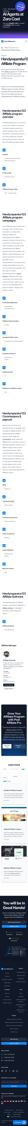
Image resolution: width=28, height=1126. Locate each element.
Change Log (21, 978)
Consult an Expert (14, 1043)
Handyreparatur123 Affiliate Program (10, 50)
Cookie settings (17, 1114)
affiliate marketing (8, 666)
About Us (7, 993)
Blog (21, 993)
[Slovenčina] (2, 1103)
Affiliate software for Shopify (14, 1019)
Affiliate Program (7, 1002)
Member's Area (21, 975)
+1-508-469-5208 (8, 1060)
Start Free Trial (7, 746)
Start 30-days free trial (14, 922)
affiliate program (9, 71)
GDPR (8, 1114)
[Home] (2, 47)
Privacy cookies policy (18, 1112)
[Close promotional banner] (26, 2)
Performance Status (21, 981)
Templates (20, 996)
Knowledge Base (21, 972)
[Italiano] (16, 1101)
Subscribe (14, 1086)
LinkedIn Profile (8, 688)
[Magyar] (13, 1101)
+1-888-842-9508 (8, 1057)
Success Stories (7, 999)
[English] (5, 1101)
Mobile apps (7, 982)
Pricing (7, 973)
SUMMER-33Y (9, 25)
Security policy (19, 1110)
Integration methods (7, 979)
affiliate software (7, 608)
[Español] (8, 1101)
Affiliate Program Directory (11, 47)
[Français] (11, 1101)
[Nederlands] (19, 1101)
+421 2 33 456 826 (8, 1054)
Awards (7, 996)
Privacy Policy (7, 1112)
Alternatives (7, 985)
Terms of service (9, 1110)
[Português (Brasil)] (25, 1101)
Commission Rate (8, 501)
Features (7, 976)
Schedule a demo (18, 746)
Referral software (14, 1028)
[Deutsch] (2, 1101)
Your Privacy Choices (15, 1116)
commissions (6, 439)
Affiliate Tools (14, 1032)
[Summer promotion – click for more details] (14, 19)
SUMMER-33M (13, 23)
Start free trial (14, 1039)
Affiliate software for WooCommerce (14, 1022)
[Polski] (22, 1101)
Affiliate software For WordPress (14, 1025)
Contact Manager (8, 685)
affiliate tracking (11, 730)
